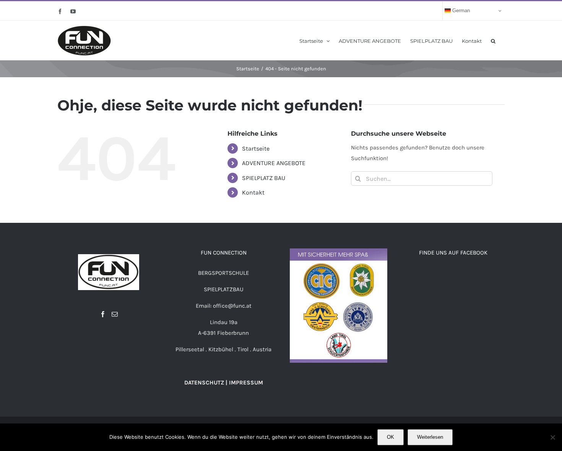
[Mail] (115, 314)
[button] (493, 40)
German (460, 10)
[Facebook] (103, 314)
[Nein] (552, 437)
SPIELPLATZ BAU (263, 178)
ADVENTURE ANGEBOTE (273, 163)
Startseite (256, 148)
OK (390, 437)
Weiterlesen (430, 437)
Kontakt (253, 192)
